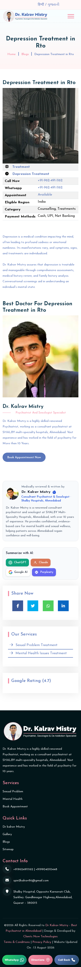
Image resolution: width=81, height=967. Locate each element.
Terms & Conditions (17, 942)
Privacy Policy (41, 942)
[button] (71, 16)
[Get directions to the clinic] (40, 960)
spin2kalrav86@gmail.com (31, 880)
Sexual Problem (13, 791)
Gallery (7, 834)
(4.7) (46, 681)
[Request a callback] (66, 960)
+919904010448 (46, 869)
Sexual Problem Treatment (36, 645)
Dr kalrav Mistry (14, 826)
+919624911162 (23, 869)
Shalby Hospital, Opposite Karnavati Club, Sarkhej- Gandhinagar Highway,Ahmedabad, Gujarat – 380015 (42, 897)
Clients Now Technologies (40, 936)
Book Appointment (15, 806)
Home (11, 54)
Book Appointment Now (24, 457)
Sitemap (8, 849)
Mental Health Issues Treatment (41, 653)
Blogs (25, 54)
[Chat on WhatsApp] (14, 960)
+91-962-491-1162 (50, 180)
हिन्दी (41, 4)
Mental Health (12, 799)
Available (45, 194)
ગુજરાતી (53, 4)
